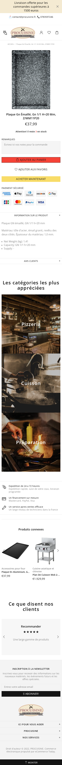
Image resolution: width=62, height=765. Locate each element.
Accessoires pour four (13, 568)
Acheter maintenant (31, 179)
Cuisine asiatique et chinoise (43, 570)
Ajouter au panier (31, 328)
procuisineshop (22, 32)
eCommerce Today (45, 751)
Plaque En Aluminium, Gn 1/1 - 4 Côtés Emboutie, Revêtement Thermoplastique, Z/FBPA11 (15, 572)
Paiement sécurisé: (13, 188)
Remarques (8, 139)
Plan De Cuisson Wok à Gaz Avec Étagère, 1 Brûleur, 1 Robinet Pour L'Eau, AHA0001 (46, 574)
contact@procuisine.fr (24, 16)
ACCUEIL (11, 44)
